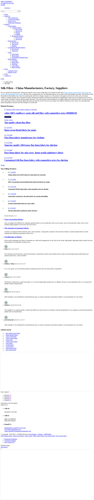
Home (6, 14)
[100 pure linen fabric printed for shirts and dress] (12, 208)
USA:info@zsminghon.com (12, 429)
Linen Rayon (9, 346)
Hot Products (33, 434)
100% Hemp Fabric (6, 436)
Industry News (12, 72)
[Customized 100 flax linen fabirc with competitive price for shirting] (8, 158)
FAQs (6, 74)
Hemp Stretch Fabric (12, 335)
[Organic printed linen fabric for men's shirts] (12, 201)
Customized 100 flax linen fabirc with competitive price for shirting (36, 160)
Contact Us (7, 75)
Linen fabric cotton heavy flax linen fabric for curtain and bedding (28, 196)
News (6, 69)
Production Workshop (14, 23)
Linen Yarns (15, 54)
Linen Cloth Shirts (6, 94)
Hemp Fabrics (12, 41)
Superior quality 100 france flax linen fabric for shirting (30, 145)
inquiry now (4, 405)
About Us (7, 16)
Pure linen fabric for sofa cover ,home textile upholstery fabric (33, 152)
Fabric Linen (28, 436)
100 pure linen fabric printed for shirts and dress (22, 210)
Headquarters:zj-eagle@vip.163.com (15, 428)
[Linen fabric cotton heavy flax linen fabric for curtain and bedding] (12, 194)
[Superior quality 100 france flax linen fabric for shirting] (8, 142)
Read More (8, 117)
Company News (13, 70)
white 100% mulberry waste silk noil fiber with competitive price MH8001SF (40, 113)
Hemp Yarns (15, 56)
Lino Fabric (9, 343)
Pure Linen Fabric (61, 436)
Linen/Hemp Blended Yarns (20, 57)
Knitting (17, 34)
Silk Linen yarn (86, 92)
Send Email (4, 447)
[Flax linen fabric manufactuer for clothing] (8, 135)
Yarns (9, 52)
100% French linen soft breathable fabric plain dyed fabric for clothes (29, 182)
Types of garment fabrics (13, 219)
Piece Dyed (18, 29)
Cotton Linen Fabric (12, 341)
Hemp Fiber (15, 62)
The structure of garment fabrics (16, 228)
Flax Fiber (15, 61)
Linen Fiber (9, 340)
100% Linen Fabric (38, 436)
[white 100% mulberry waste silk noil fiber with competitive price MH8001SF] (20, 109)
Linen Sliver (15, 66)
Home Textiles (16, 67)
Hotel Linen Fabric (17, 94)
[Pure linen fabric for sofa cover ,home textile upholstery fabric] (8, 150)
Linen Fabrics (12, 26)
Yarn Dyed (18, 31)
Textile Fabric (10, 345)
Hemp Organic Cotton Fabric (72, 92)
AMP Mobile (47, 434)
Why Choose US (13, 18)
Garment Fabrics (16, 27)
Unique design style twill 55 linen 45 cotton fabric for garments (27, 175)
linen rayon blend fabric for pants (20, 130)
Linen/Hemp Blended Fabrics (16, 47)
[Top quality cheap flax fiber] (8, 120)
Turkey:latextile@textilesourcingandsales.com (17, 431)
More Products (12, 59)
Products (6, 24)
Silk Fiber (14, 64)
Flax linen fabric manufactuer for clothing (24, 137)
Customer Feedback (14, 19)
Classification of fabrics (13, 237)
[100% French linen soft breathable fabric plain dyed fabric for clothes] (12, 179)
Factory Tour (12, 21)
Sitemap (40, 434)
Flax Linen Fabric (11, 350)
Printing (17, 32)
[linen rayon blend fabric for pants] (8, 127)
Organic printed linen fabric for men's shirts (21, 203)
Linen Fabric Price (11, 348)
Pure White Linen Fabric (13, 333)
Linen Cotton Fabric (12, 338)
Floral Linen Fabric (18, 436)
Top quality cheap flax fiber (17, 122)
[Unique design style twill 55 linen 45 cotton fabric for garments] (12, 172)
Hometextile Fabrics (17, 36)
